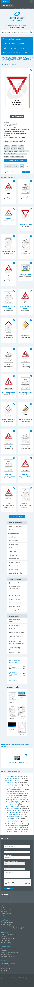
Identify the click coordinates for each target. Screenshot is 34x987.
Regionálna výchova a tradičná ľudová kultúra (16, 642)
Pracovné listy (13, 544)
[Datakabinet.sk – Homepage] (17, 15)
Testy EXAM (12, 551)
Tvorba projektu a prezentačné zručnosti (16, 648)
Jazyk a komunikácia (15, 583)
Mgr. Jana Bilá (12, 788)
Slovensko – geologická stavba (10, 952)
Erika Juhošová (12, 814)
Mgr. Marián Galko (12, 784)
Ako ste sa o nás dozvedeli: (11, 861)
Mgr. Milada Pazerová (12, 795)
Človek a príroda (14, 592)
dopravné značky (8, 154)
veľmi (10, 665)
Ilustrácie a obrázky (15, 566)
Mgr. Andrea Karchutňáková (12, 810)
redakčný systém (16, 979)
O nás (4, 48)
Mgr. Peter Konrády (12, 812)
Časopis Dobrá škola (7, 922)
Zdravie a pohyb (14, 610)
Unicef (3, 936)
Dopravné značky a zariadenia (14, 59)
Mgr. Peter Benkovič (12, 793)
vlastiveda (6, 156)
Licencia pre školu (9, 44)
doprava (16, 151)
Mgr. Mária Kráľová (12, 797)
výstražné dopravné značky (17, 156)
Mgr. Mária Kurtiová (12, 826)
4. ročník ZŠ (14, 148)
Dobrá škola (23, 44)
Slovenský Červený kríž (8, 934)
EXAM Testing (5, 940)
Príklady (3, 970)
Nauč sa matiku (5, 967)
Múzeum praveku (6, 942)
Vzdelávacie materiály (7, 910)
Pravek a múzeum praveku (9, 956)
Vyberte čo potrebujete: (10, 867)
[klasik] (22, 166)
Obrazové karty (13, 555)
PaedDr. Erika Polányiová (12, 790)
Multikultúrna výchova (16, 629)
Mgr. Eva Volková (12, 831)
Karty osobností (14, 558)
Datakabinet (4, 57)
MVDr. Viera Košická (12, 829)
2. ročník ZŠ (21, 145)
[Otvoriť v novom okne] (17, 983)
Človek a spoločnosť (15, 595)
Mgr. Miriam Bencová (12, 827)
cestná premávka (8, 151)
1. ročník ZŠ (7, 145)
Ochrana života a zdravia (16, 632)
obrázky (16, 154)
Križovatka (8, 447)
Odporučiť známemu (17, 116)
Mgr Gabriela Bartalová (12, 824)
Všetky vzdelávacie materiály (12, 39)
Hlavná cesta (9, 335)
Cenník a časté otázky (10, 53)
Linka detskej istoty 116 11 (9, 965)
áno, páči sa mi (12, 667)
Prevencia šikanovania (7, 963)
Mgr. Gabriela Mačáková (12, 822)
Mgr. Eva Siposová (12, 776)
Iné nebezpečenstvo (8, 392)
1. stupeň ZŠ (14, 145)
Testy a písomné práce (16, 548)
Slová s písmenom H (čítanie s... (17, 762)
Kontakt (24, 53)
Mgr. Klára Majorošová (12, 807)
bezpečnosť (21, 148)
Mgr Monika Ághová (12, 820)
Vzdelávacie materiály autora (15, 160)
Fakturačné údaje (6, 913)
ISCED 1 (25, 57)
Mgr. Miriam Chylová (12, 816)
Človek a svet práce (15, 603)
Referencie (13, 48)
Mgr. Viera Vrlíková (12, 791)
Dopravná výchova (14, 652)
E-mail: (5, 850)
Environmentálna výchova (14, 620)
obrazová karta (22, 154)
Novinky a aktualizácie (16, 526)
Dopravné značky (25, 274)
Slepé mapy (12, 537)
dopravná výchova (24, 151)
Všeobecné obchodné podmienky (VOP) (12, 928)
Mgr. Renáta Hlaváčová (12, 801)
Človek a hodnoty (14, 599)
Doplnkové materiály (15, 573)
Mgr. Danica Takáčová (12, 803)
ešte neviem (12, 670)
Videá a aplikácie (14, 533)
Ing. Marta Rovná (12, 782)
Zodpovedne (4, 969)
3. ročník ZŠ (7, 148)
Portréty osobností (14, 562)
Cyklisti (8, 197)
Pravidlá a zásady (6, 954)
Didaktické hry (13, 540)
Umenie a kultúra (14, 606)
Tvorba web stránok (6, 979)
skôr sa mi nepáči (13, 672)
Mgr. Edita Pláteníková (12, 778)
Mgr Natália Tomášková (12, 786)
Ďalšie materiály (17, 516)
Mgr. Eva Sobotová (12, 805)
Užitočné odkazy (6, 924)
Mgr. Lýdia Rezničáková (12, 808)
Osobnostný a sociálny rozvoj (16, 637)
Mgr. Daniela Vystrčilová (12, 780)
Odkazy (23, 48)
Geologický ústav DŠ (7, 938)
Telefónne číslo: (8, 855)
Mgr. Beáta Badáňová (12, 799)
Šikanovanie (4, 951)
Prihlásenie (5, 1)
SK (31, 1)
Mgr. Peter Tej (12, 818)
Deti (25, 252)
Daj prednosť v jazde (11, 166)
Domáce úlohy (13, 569)
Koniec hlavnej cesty (8, 419)
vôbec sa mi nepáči (13, 674)
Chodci (8, 365)
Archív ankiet (12, 680)
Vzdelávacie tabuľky (15, 530)
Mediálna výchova (14, 625)
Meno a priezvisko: (9, 844)
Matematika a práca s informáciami (15, 587)
